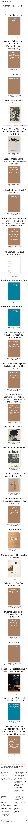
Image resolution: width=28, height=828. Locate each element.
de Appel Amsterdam (7, 1)
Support (16, 811)
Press (15, 810)
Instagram (4, 796)
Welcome (16, 808)
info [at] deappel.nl (6, 780)
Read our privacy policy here (19, 791)
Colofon (16, 813)
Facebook (4, 798)
